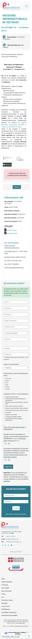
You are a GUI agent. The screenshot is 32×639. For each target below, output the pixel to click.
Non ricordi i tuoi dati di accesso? (16, 514)
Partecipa (17, 187)
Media (3, 579)
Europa (7, 380)
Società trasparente (6, 582)
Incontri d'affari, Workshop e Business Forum (16, 410)
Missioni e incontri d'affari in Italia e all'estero (16, 408)
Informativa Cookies (7, 600)
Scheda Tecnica (12, 230)
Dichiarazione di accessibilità (9, 615)
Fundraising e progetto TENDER (13, 416)
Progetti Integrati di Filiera (11, 397)
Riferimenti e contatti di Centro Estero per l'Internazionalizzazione (14, 526)
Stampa (8, 165)
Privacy (3, 594)
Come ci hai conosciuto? (11, 364)
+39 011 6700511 (11, 536)
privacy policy (20, 427)
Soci (2, 597)
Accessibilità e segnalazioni (8, 612)
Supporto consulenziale (11, 414)
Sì (5, 443)
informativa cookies (10, 457)
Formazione (8, 412)
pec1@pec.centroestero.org (13, 541)
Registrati (8, 467)
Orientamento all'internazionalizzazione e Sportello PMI (15, 399)
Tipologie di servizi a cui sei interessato (16, 394)
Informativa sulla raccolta (11, 637)
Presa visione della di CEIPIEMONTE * (15, 428)
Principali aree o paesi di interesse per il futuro (16, 374)
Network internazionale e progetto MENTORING (13, 419)
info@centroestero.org (12, 539)
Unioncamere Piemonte (16, 125)
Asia (6, 382)
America (7, 387)
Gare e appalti (5, 588)
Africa (6, 384)
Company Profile (12, 233)
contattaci (7, 481)
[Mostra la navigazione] (26, 6)
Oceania (7, 389)
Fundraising (4, 585)
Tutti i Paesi (8, 378)
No (9, 443)
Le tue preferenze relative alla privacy (17, 633)
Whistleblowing (5, 609)
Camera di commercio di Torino (11, 127)
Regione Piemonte (16, 559)
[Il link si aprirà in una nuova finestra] (2, 545)
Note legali (4, 603)
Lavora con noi (5, 606)
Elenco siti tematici (6, 591)
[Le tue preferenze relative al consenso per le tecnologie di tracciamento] (29, 636)
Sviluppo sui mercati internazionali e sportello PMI (16, 403)
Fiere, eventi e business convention (14, 406)
